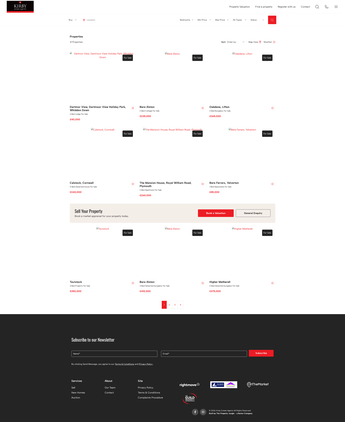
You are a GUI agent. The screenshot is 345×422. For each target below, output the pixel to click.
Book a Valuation (215, 213)
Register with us (287, 6)
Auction (75, 397)
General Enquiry (253, 213)
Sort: (224, 42)
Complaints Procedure (150, 397)
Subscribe (261, 353)
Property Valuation (239, 6)
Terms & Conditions (124, 364)
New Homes (78, 392)
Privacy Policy (146, 364)
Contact (305, 6)
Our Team (110, 387)
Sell (73, 387)
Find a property (263, 6)
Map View (253, 42)
